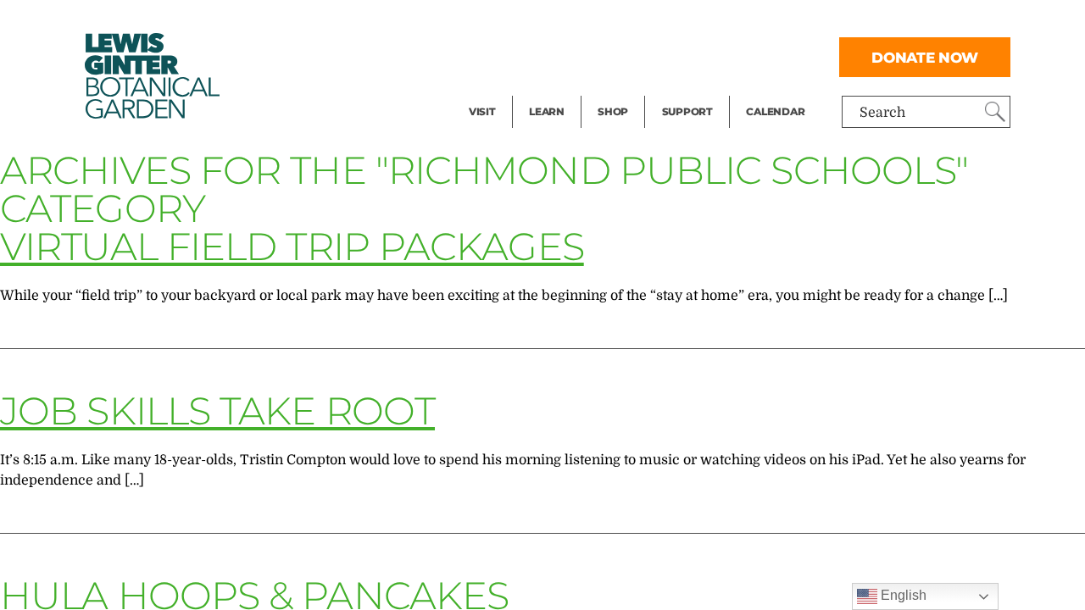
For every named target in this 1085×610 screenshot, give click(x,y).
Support (687, 111)
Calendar (775, 111)
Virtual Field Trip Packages (292, 246)
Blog (542, 89)
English (901, 595)
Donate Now (924, 57)
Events (491, 56)
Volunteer (692, 89)
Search (882, 112)
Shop (613, 111)
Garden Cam (569, 56)
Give (676, 56)
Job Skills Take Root (217, 410)
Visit (482, 111)
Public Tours (569, 22)
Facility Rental (515, 22)
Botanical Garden (151, 75)
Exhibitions (505, 89)
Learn (547, 111)
